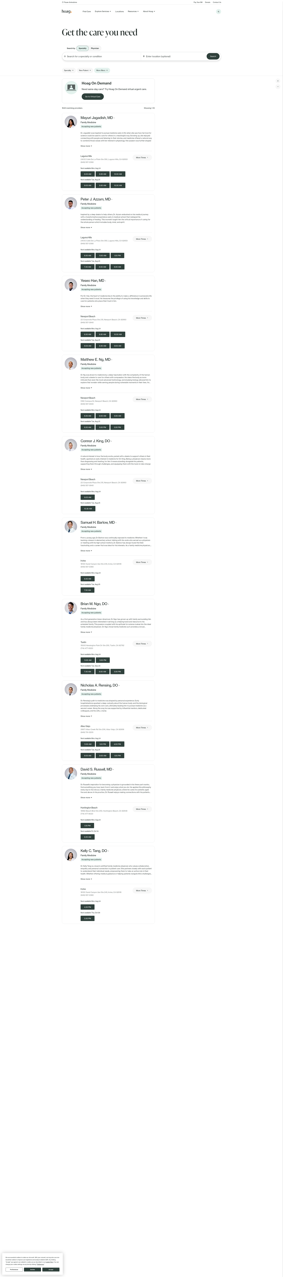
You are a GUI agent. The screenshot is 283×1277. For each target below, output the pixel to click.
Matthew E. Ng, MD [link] (95, 359)
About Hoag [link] (148, 11)
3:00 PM (102, 427)
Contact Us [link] (217, 2)
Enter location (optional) (158, 56)
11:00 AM (87, 660)
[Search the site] (218, 11)
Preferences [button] (40, 1264)
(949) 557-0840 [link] (87, 322)
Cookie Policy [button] (49, 1262)
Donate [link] (207, 2)
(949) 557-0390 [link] (87, 162)
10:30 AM (118, 174)
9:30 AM (102, 185)
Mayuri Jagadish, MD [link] (97, 118)
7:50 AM (87, 590)
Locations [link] (119, 11)
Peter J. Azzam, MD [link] (96, 199)
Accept (51, 1269)
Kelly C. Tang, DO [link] (94, 851)
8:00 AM (87, 174)
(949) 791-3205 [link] (87, 732)
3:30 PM (117, 427)
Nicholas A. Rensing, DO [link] (99, 685)
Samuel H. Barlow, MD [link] (98, 522)
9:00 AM (117, 346)
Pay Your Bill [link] (198, 2)
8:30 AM (102, 174)
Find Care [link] (87, 11)
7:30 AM (87, 267)
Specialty (82, 48)
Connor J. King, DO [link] (95, 441)
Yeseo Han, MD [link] (92, 280)
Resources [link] (132, 11)
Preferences (14, 1269)
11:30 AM (102, 255)
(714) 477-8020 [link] (87, 814)
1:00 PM (117, 255)
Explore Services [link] (102, 11)
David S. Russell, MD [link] (96, 769)
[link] (67, 12)
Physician (95, 48)
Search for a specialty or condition (84, 56)
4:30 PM (87, 907)
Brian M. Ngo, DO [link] (94, 604)
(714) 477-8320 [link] (87, 648)
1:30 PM (87, 826)
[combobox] (69, 70)
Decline (32, 1269)
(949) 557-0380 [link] (87, 567)
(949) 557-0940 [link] (87, 404)
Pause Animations (70, 2)
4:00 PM (117, 744)
